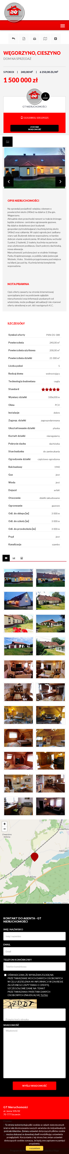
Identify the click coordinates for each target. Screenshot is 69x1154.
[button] (34, 856)
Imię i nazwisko (13, 929)
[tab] (8, 142)
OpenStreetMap (56, 903)
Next (60, 182)
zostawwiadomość (34, 128)
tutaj (44, 995)
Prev (9, 182)
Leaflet (48, 903)
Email (6, 944)
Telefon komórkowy (17, 959)
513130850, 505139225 (36, 117)
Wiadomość (11, 1025)
